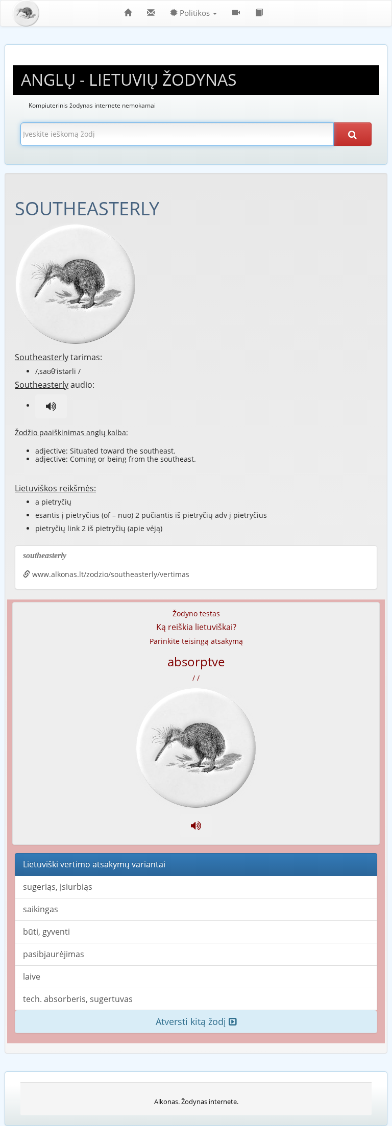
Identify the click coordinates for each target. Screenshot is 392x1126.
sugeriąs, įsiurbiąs (57, 886)
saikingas (40, 909)
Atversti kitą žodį (192, 1021)
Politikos (195, 13)
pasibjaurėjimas (53, 954)
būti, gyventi (46, 931)
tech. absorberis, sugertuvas (78, 999)
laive (31, 976)
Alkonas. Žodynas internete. (196, 1101)
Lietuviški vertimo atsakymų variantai (94, 864)
